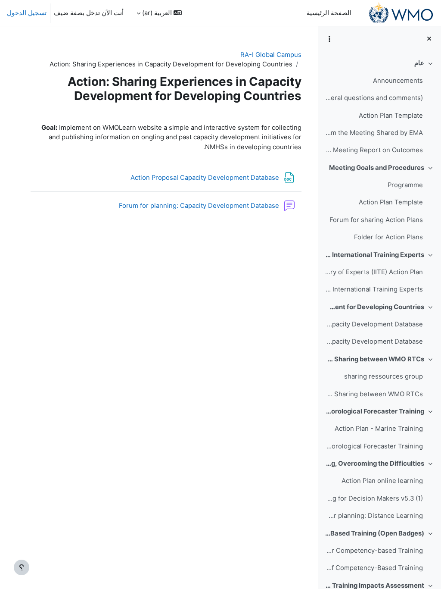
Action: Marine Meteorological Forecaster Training (374, 411)
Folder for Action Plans (388, 237)
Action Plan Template (391, 115)
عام (419, 63)
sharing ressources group (383, 376)
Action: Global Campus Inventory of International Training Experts (374, 255)
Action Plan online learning (382, 481)
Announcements (398, 81)
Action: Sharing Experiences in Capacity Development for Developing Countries (374, 307)
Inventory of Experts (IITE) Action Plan (373, 272)
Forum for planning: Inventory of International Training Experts (373, 289)
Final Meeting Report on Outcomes (373, 150)
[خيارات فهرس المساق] (329, 39)
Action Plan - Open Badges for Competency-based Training (373, 551)
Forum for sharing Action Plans (376, 220)
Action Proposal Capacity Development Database (373, 324)
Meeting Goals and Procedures (376, 168)
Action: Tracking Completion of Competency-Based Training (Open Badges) (374, 533)
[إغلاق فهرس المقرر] (429, 39)
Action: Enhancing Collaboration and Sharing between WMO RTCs (374, 359)
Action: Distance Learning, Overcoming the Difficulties (374, 463)
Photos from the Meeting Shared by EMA (373, 133)
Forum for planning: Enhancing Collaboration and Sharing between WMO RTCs (373, 394)
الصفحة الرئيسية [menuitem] (329, 13)
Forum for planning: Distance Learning (373, 516)
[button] (159, 13)
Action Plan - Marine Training (379, 428)
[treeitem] (379, 106)
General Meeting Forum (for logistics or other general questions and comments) (373, 98)
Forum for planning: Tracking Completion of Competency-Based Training (373, 568)
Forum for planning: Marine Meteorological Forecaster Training (373, 446)
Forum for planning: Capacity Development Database (373, 341)
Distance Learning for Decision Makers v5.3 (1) (373, 498)
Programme (405, 185)
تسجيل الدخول (27, 13)
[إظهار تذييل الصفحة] (21, 567)
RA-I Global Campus (270, 55)
